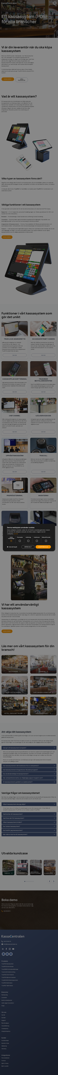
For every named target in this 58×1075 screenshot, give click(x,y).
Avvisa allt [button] (28, 546)
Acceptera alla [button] (43, 546)
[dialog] (29, 537)
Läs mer (16, 533)
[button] (12, 547)
